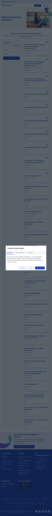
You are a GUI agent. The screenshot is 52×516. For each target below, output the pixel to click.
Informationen (30, 252)
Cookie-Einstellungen (20, 252)
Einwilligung (10, 252)
